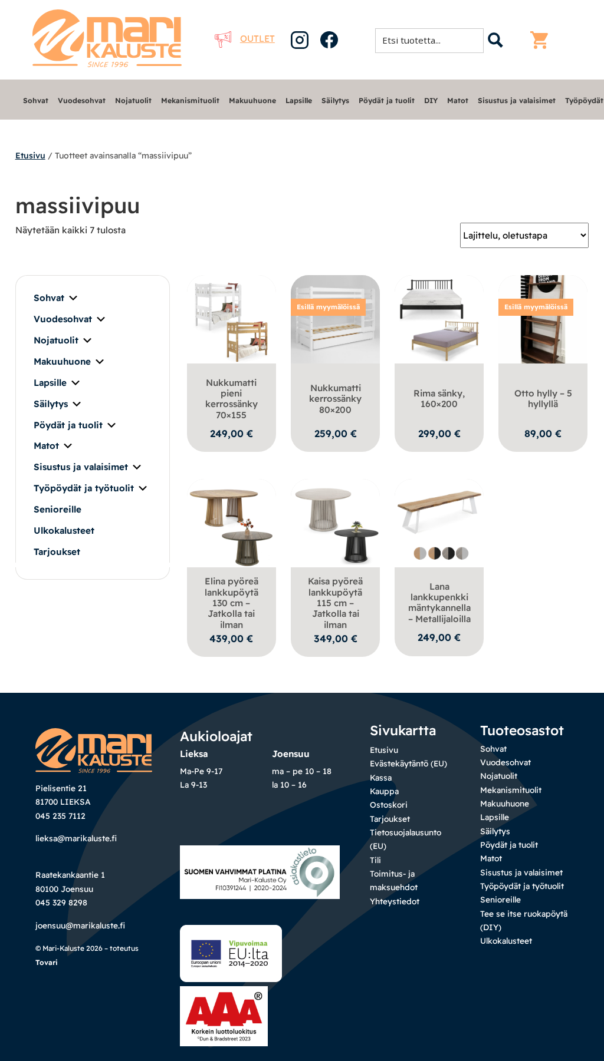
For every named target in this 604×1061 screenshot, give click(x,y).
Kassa (381, 777)
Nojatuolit (133, 100)
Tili (375, 860)
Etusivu (30, 155)
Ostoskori (389, 804)
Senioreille (57, 509)
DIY (431, 100)
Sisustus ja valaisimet (517, 100)
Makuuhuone (252, 100)
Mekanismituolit (190, 100)
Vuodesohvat (82, 100)
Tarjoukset (57, 551)
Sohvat (35, 100)
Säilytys (335, 100)
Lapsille (298, 100)
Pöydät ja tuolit (387, 100)
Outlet (257, 38)
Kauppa (384, 791)
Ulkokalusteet (64, 530)
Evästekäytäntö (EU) (408, 763)
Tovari (46, 962)
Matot (457, 100)
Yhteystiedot (394, 901)
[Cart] (542, 40)
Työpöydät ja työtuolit (84, 488)
